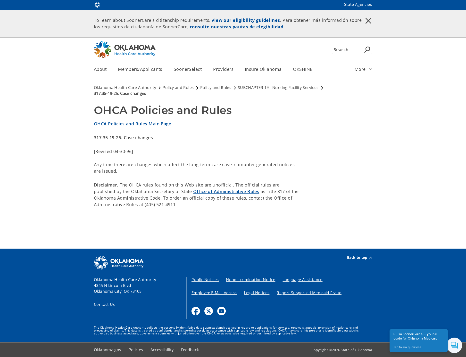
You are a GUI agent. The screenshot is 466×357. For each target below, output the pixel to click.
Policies (136, 349)
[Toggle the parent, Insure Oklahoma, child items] (283, 69)
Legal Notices (256, 292)
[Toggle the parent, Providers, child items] (235, 69)
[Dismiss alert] (368, 20)
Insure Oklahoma (263, 69)
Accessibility (162, 349)
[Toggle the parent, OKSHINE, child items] (314, 69)
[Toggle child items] (370, 69)
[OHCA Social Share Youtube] (221, 311)
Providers (223, 69)
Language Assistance (302, 279)
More (360, 69)
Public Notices (205, 279)
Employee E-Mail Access (214, 292)
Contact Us (104, 304)
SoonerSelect (188, 69)
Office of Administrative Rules (226, 191)
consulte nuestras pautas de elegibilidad (236, 27)
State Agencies (358, 4)
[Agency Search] (367, 49)
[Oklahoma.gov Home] (97, 4)
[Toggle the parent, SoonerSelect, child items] (203, 69)
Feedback (190, 349)
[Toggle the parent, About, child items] (108, 69)
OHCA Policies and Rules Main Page (132, 124)
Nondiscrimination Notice (250, 279)
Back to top (357, 257)
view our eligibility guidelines (246, 20)
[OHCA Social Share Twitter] (208, 311)
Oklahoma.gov (107, 349)
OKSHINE (302, 69)
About (100, 69)
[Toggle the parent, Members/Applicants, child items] (164, 69)
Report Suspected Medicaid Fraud (309, 292)
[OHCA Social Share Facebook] (195, 311)
